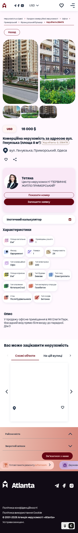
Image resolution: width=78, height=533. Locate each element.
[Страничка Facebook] (18, 5)
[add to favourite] (61, 5)
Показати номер (39, 195)
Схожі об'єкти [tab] (25, 355)
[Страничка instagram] (71, 486)
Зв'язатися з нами (57, 456)
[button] (39, 434)
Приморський (45, 150)
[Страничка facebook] (64, 486)
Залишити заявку (39, 201)
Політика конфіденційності (20, 507)
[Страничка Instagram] (22, 5)
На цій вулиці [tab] (53, 355)
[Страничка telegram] (57, 486)
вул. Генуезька (20, 150)
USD (10, 129)
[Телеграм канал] (15, 5)
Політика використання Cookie (22, 512)
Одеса (62, 150)
